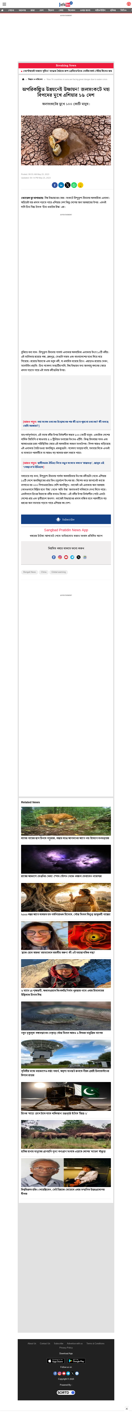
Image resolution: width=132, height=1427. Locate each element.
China (43, 572)
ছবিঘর (113, 10)
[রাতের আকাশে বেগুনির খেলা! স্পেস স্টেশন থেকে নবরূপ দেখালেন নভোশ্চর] (66, 859)
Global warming (59, 572)
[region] (66, 38)
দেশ (41, 10)
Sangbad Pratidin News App (66, 530)
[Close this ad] (126, 1408)
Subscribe (58, 1343)
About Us (32, 1343)
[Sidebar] (4, 4)
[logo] (66, 4)
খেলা (61, 10)
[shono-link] (129, 4)
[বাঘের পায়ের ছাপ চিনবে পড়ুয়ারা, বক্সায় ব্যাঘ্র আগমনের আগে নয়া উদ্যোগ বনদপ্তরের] (66, 821)
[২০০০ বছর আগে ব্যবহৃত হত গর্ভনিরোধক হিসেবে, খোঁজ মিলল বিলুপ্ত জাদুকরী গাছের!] (66, 897)
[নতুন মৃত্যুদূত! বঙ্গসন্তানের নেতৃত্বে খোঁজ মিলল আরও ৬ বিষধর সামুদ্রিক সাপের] (66, 1015)
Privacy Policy (66, 1347)
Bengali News (29, 572)
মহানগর (22, 10)
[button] (55, 185)
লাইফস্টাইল (100, 10)
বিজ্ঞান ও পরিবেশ (35, 79)
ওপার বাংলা (85, 10)
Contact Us (45, 1343)
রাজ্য (33, 10)
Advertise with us (75, 1343)
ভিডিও (124, 10)
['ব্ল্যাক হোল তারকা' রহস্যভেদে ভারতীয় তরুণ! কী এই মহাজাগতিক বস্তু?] (66, 935)
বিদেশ (51, 10)
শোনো (11, 10)
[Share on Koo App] (80, 187)
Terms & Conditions (95, 1343)
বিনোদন (71, 10)
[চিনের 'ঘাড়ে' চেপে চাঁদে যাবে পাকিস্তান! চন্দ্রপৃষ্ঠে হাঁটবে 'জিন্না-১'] (66, 1096)
